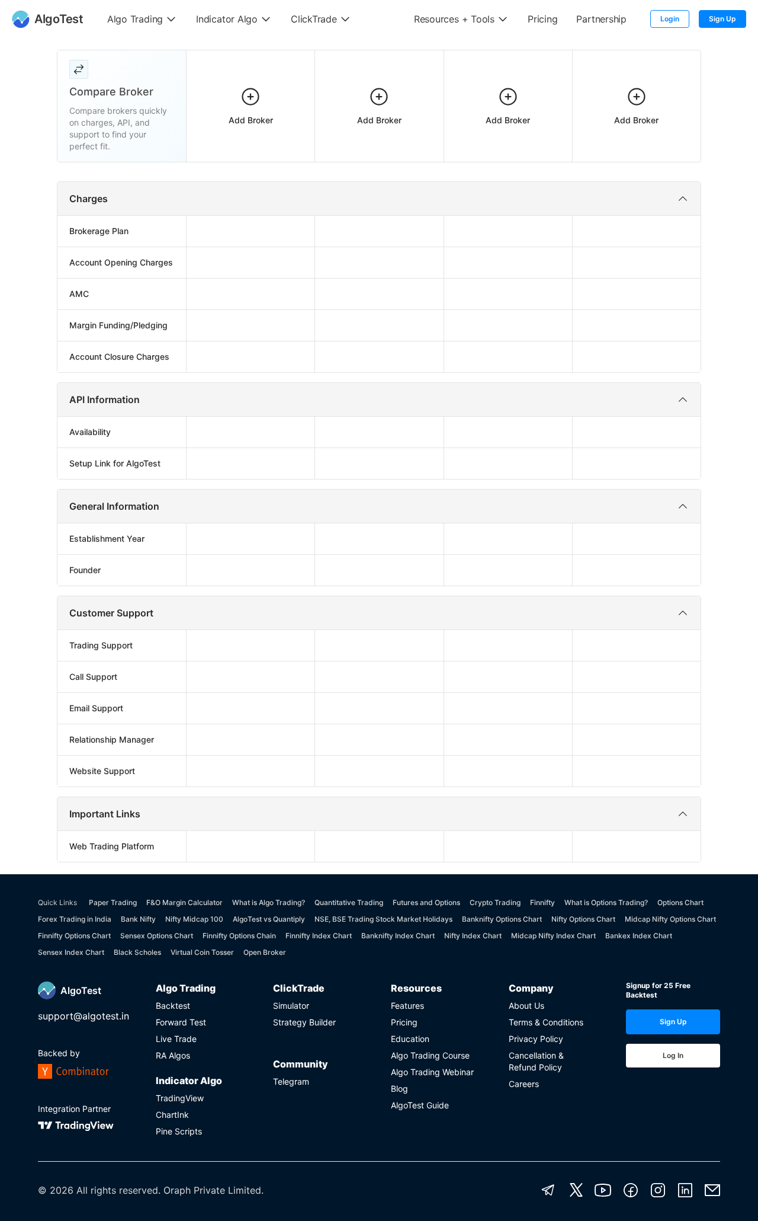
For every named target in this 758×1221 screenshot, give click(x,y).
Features (407, 1006)
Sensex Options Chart (156, 935)
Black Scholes (137, 952)
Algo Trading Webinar (432, 1072)
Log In (673, 1055)
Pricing (404, 1022)
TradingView (180, 1098)
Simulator (291, 1006)
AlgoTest (80, 990)
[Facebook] (630, 1190)
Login (669, 18)
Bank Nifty (138, 919)
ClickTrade (299, 988)
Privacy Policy (536, 1039)
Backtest (173, 1006)
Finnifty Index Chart (318, 935)
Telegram (291, 1081)
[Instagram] (658, 1190)
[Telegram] (548, 1190)
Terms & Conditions (546, 1022)
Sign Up (722, 18)
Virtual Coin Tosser (202, 952)
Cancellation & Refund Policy (536, 1061)
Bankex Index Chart (638, 935)
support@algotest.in (83, 1016)
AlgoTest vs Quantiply (269, 919)
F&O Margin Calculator (184, 902)
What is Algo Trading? (268, 902)
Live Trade (176, 1039)
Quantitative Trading (348, 902)
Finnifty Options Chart (74, 935)
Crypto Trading (495, 902)
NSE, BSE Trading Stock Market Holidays (383, 919)
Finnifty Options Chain (239, 935)
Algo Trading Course (430, 1055)
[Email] (712, 1190)
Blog (399, 1088)
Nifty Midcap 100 (194, 919)
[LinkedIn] (685, 1190)
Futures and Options (426, 902)
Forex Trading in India (74, 919)
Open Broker (264, 952)
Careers (524, 1084)
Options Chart (680, 902)
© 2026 (55, 1190)
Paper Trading (113, 902)
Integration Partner (74, 1109)
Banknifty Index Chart (398, 935)
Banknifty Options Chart (502, 919)
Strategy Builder (304, 1022)
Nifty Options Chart (583, 919)
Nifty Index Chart (473, 935)
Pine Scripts (179, 1131)
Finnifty (542, 902)
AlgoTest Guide (420, 1105)
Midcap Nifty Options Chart (670, 919)
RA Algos (173, 1055)
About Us (526, 1006)
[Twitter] (576, 1190)
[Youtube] (603, 1190)
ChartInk (172, 1115)
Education (410, 1039)
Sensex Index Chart (71, 952)
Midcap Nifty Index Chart (553, 935)
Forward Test (181, 1022)
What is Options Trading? (606, 902)
